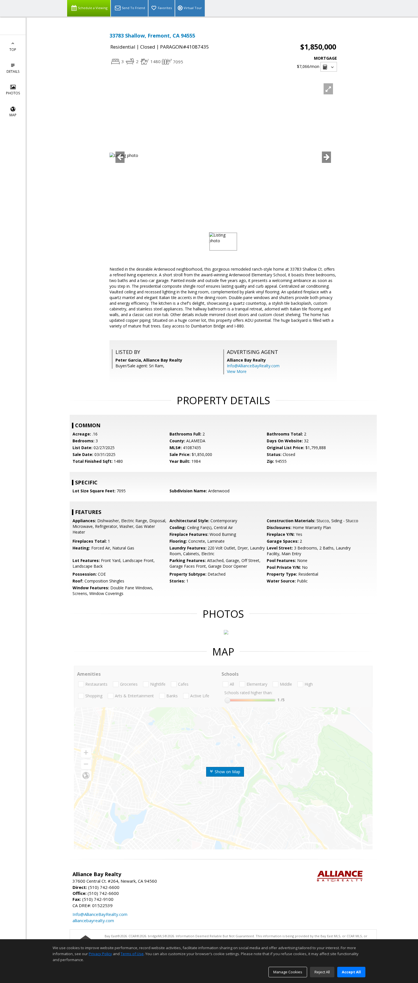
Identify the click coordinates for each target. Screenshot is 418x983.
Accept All (351, 971)
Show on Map (227, 771)
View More (237, 371)
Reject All (322, 971)
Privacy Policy (100, 953)
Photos (13, 93)
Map (12, 115)
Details (13, 71)
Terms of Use (132, 953)
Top (12, 49)
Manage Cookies (287, 971)
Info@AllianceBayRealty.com (253, 365)
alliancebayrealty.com (93, 920)
